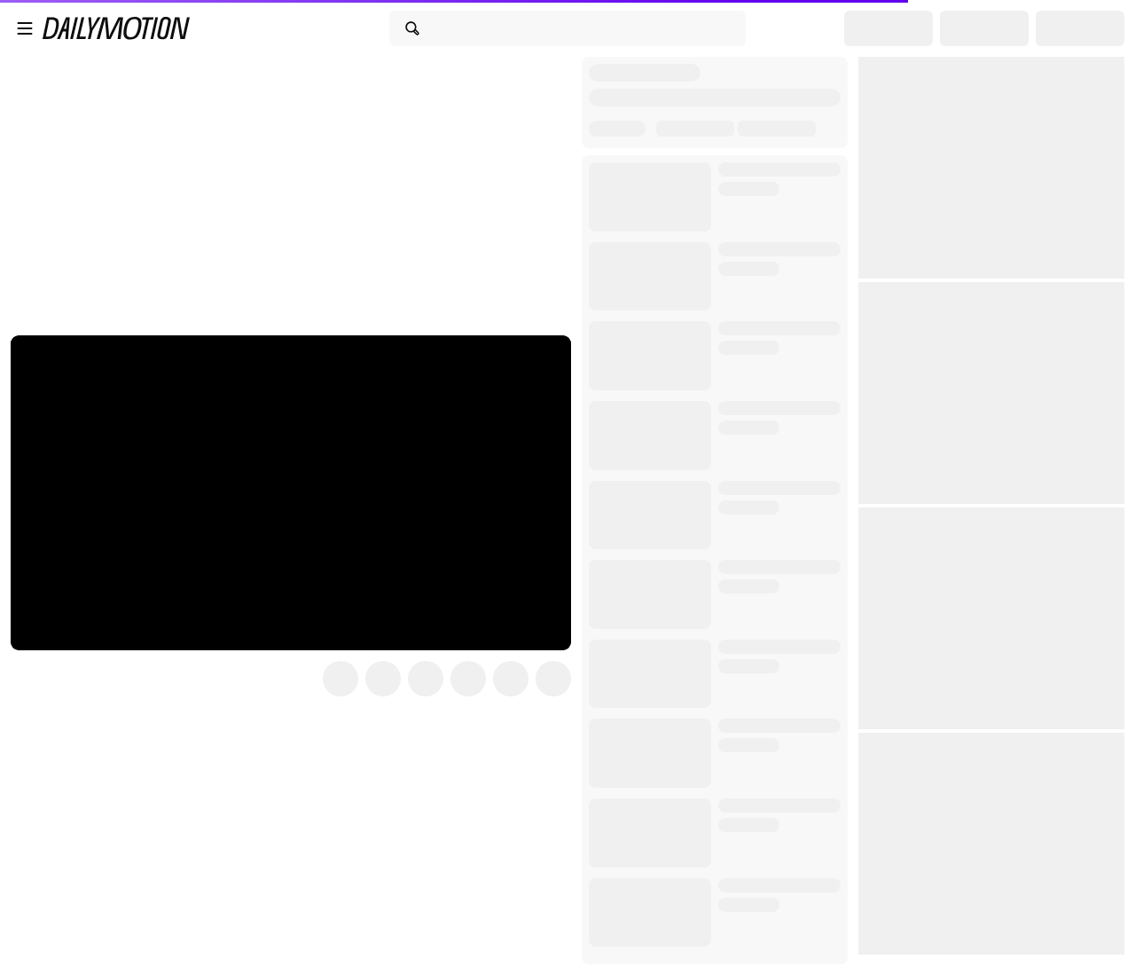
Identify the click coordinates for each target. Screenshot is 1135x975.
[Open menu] (25, 28)
